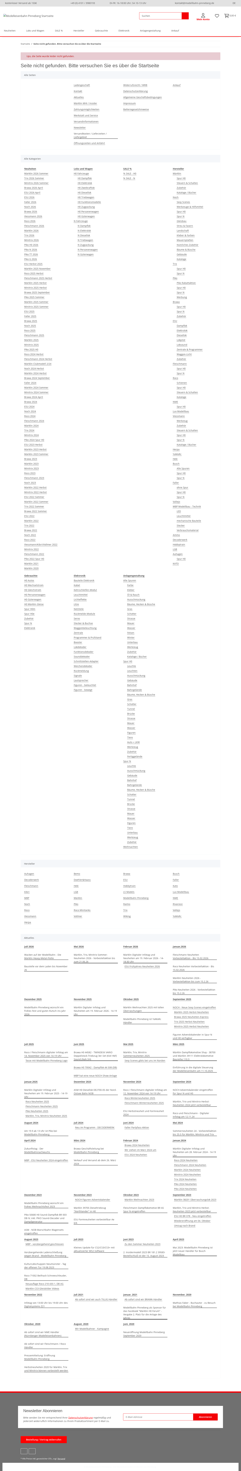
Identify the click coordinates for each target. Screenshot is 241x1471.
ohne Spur (182, 487)
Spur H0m (29, 609)
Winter (131, 637)
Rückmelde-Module (84, 613)
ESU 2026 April (32, 192)
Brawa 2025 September (37, 292)
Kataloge (181, 259)
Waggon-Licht (184, 354)
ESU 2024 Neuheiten (136, 1154)
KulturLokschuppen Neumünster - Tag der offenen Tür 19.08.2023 (45, 1265)
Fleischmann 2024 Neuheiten (190, 1165)
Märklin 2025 (31, 340)
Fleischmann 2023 (34, 477)
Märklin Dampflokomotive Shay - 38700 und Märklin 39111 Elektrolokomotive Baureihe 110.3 (194, 1056)
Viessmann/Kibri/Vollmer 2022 (40, 544)
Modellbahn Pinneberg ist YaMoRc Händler (142, 1020)
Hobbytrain (179, 544)
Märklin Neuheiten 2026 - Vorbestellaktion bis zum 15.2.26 (190, 979)
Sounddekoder (82, 656)
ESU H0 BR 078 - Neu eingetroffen (192, 1216)
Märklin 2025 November (37, 268)
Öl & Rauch (133, 594)
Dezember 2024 (82, 1081)
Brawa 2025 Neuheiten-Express (191, 1016)
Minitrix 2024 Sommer (36, 392)
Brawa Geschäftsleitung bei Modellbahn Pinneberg (89, 1150)
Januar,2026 (179, 946)
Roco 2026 (29, 221)
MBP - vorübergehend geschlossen (45, 1244)
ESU (175, 320)
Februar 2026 (130, 946)
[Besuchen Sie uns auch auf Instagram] (32, 1451)
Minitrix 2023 (31, 468)
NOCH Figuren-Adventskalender (92, 1199)
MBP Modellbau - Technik (187, 506)
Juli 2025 (29, 1044)
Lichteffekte (80, 599)
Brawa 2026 (30, 211)
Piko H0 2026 (31, 244)
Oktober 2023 (131, 1194)
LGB (175, 549)
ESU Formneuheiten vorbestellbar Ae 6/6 (94, 1221)
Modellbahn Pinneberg (136, 898)
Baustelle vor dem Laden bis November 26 (46, 968)
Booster (78, 642)
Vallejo (176, 501)
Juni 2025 (79, 1044)
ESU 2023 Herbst (33, 444)
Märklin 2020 (31, 568)
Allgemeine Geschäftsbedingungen (142, 97)
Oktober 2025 (131, 999)
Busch (176, 463)
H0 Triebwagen (86, 197)
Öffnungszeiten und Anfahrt (89, 143)
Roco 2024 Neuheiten (186, 1160)
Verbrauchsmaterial (188, 530)
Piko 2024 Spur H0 (34, 439)
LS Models (128, 891)
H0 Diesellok (84, 192)
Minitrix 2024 (31, 435)
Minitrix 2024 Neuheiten (187, 1174)
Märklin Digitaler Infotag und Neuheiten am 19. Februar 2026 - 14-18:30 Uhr (143, 958)
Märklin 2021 (31, 563)
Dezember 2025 (33, 999)
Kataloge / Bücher (186, 192)
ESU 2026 (29, 197)
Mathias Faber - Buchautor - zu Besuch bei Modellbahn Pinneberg (194, 1304)
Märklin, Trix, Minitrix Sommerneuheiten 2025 (136, 1054)
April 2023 (178, 1239)
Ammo (176, 535)
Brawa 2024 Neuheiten (137, 1145)
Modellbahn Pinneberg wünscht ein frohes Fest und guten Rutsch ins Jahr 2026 (45, 1011)
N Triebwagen (85, 240)
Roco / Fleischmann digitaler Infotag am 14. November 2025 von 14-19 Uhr (46, 1054)
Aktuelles (79, 97)
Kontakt (78, 91)
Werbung (182, 297)
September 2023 (182, 1194)
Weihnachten (130, 846)
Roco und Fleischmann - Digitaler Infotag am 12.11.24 (191, 1115)
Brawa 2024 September (37, 378)
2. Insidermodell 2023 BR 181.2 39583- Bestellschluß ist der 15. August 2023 (144, 1254)
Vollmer (78, 916)
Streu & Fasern (185, 225)
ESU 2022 (29, 516)
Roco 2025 (29, 330)
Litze (76, 604)
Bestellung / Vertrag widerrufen (43, 1439)
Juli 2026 (29, 946)
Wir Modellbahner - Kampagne (92, 1328)
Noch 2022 (30, 535)
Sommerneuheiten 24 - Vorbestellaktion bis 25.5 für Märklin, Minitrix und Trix (194, 1132)
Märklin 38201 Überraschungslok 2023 (195, 1199)
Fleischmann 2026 (34, 225)
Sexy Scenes (183, 202)
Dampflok (182, 325)
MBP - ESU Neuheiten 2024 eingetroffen (46, 1160)
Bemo (77, 873)
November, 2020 (182, 1294)
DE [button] (234, 3)
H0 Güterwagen (86, 216)
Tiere (130, 737)
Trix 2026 (29, 235)
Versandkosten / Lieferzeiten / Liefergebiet (90, 135)
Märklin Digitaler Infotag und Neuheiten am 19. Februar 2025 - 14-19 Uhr (45, 1093)
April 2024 (30, 1140)
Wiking (127, 916)
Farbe (130, 585)
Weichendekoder (83, 666)
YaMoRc (177, 454)
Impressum (129, 103)
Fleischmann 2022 (34, 554)
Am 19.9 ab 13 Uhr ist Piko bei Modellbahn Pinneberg (40, 1132)
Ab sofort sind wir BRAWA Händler (143, 1299)
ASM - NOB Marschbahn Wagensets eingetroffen (44, 1231)
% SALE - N (129, 178)
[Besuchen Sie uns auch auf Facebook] (24, 1451)
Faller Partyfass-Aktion (137, 1127)
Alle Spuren (183, 468)
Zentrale (78, 632)
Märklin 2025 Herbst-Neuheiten (191, 1012)
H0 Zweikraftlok (86, 187)
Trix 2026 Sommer (34, 178)
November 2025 (83, 999)
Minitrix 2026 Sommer (36, 183)
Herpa (176, 449)
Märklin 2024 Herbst (35, 373)
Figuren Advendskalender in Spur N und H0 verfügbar (192, 1036)
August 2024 (31, 1122)
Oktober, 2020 (32, 1324)
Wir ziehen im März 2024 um (140, 1149)
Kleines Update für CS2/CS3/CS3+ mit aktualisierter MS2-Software (94, 1249)
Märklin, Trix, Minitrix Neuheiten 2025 (46, 1115)
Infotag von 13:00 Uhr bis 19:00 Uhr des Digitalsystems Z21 (46, 1304)
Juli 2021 (78, 1294)
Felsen (130, 632)
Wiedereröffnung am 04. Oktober (192, 1220)
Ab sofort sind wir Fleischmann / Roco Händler (45, 1345)
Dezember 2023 (33, 1194)
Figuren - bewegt (83, 689)
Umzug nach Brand (184, 1225)
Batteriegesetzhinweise (136, 109)
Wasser (131, 628)
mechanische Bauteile (189, 520)
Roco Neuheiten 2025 (37, 1101)
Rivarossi (178, 904)
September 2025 (182, 999)
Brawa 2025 (30, 320)
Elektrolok (182, 330)
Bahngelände (134, 689)
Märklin (177, 173)
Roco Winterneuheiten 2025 (140, 1098)
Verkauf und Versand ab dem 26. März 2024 (95, 1162)
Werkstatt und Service (86, 115)
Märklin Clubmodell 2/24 (37, 363)
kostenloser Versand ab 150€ (21, 3)
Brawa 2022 (30, 530)
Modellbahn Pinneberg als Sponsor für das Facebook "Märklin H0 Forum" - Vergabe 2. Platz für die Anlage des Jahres (144, 1312)
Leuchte (131, 666)
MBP (26, 898)
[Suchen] (185, 15)
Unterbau (132, 642)
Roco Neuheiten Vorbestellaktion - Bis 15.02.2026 (193, 968)
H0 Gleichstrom (32, 589)
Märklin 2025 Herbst (35, 282)
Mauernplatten (185, 240)
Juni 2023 (128, 1239)
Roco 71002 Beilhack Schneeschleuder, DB (45, 1277)
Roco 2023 (29, 473)
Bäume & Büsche (186, 249)
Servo (77, 618)
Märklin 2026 (31, 230)
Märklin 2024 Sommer (36, 387)
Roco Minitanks (82, 910)
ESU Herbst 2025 (33, 263)
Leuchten (132, 670)
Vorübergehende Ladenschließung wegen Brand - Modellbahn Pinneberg (45, 1254)
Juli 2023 (78, 1239)
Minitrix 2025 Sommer (36, 306)
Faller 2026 (30, 202)
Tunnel (131, 708)
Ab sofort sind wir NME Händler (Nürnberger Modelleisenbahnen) (42, 1334)
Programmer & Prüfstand (87, 637)
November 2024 (132, 1081)
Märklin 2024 (31, 425)
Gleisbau (181, 221)
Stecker (181, 525)
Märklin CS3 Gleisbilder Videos (42, 1288)
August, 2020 (81, 1324)
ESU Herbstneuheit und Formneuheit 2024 (143, 1112)
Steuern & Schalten (187, 183)
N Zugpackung (86, 244)
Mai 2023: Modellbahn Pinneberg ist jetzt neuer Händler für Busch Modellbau (193, 1251)
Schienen (182, 382)
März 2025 (178, 1044)
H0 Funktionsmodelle (89, 202)
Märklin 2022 (31, 520)
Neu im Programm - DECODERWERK (94, 1127)
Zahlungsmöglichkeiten (86, 109)
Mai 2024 (178, 1122)
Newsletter (80, 127)
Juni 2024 (128, 1122)
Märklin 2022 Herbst (35, 487)
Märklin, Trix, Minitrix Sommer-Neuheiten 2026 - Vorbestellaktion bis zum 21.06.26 (94, 958)
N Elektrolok (84, 230)
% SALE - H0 (129, 173)
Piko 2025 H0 (31, 349)
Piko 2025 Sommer (34, 297)
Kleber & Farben (186, 235)
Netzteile (79, 609)
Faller (176, 482)
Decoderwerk (180, 539)
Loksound (182, 344)
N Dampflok (84, 225)
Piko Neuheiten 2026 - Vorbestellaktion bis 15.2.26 (194, 991)
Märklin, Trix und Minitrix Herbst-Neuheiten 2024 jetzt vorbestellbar (192, 1103)
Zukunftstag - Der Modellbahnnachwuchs (37, 1150)
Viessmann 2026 (33, 216)
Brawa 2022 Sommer (35, 511)
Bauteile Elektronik (84, 580)
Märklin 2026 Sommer (36, 173)
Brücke (131, 713)
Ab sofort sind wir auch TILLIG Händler (96, 1299)
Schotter (131, 613)
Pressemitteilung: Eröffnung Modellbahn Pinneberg (39, 1357)
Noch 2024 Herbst (34, 368)
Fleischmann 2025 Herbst (38, 278)
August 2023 (31, 1239)
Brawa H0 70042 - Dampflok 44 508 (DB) (95, 1067)
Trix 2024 (29, 430)
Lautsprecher (81, 680)
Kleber (130, 589)
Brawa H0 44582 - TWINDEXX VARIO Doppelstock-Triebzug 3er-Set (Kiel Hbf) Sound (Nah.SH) (95, 1056)
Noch (176, 197)
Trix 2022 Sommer (34, 506)
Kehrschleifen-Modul (85, 589)
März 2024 (79, 1140)
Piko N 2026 (30, 249)
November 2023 (83, 1194)
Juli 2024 (78, 1122)
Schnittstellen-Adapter (86, 661)
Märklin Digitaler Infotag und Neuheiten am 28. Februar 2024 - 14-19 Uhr (194, 1152)
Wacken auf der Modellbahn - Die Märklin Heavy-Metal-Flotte (42, 956)
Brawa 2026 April (33, 187)
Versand (61, 1458)
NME (175, 401)
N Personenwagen (88, 249)
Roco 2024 (29, 416)
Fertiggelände (134, 756)
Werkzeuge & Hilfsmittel (190, 206)
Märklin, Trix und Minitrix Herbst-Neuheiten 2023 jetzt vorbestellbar (192, 1209)
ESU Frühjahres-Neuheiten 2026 (142, 966)
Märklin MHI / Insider (85, 103)
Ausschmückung (136, 599)
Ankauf (175, 30)
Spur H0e (29, 613)
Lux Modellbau (181, 411)
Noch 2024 (30, 411)
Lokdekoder (80, 647)
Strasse (131, 618)
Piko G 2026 (30, 259)
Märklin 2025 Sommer (36, 301)
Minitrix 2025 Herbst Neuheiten (191, 1026)
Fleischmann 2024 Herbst (38, 359)
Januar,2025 (31, 1081)
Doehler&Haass (82, 879)
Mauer (130, 623)
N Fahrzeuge (81, 221)
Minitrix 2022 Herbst (35, 492)
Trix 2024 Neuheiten (185, 1179)
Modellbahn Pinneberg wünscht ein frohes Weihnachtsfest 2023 (44, 1205)
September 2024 (182, 1081)
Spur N (180, 216)
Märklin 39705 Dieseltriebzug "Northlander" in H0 (90, 1209)
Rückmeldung (81, 670)
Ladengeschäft (82, 85)
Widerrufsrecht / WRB (135, 85)
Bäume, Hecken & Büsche (141, 604)
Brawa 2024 (30, 401)
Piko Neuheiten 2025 (37, 1111)
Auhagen (178, 554)
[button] (203, 17)
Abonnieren (205, 1417)
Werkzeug (182, 420)
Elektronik (29, 628)
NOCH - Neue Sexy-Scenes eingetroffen (194, 1007)
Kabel (77, 585)
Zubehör (181, 187)
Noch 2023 (30, 482)
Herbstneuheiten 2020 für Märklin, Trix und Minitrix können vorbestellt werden (46, 1369)
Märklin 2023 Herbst (35, 449)
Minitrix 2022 (31, 549)
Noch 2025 (30, 325)
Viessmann (179, 416)
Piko (175, 278)
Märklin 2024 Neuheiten (187, 1169)
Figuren (131, 732)
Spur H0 (181, 178)
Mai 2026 (79, 946)
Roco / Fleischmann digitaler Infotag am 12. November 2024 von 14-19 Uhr (145, 1091)
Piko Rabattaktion (186, 282)
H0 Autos (29, 580)
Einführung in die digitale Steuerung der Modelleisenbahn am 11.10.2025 (193, 1069)
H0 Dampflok (85, 178)
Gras (129, 609)
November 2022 (33, 1294)
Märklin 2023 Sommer (36, 454)
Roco (175, 378)
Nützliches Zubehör (187, 244)
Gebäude (182, 254)
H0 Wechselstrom (33, 585)
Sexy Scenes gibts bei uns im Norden (145, 1060)
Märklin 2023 (31, 463)
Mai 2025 (128, 1044)
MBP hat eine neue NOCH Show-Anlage (95, 1075)
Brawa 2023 (30, 458)
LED (179, 511)
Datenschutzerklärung (135, 91)
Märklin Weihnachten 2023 (139, 1199)
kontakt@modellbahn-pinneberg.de (194, 3)
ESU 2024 (29, 406)
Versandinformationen (86, 121)
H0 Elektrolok (85, 183)
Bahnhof (132, 685)
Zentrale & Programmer (190, 349)
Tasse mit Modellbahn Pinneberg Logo (46, 1060)
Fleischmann (180, 363)
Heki (175, 458)
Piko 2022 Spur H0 (34, 558)
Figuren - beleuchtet (85, 685)
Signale (78, 675)
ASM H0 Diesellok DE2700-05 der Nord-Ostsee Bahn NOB (95, 1091)
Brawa (176, 301)
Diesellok (182, 335)
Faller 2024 (30, 382)
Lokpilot (181, 340)
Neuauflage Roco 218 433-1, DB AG (44, 1283)
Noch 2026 (30, 206)
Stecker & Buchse (83, 623)
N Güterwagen (86, 254)
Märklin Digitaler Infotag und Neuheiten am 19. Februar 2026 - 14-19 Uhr (95, 1011)
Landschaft (183, 230)
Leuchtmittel (184, 516)
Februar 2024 (130, 1140)
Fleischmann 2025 (34, 335)
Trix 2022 (29, 525)
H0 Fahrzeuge (81, 173)
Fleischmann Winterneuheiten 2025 (144, 1102)
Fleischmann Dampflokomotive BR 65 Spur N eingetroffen (143, 1209)
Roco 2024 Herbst (33, 354)
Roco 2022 (29, 539)
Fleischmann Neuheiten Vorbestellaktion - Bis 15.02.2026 (190, 956)
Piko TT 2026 (31, 254)
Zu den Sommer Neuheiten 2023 (142, 1244)
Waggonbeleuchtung (85, 628)
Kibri (27, 891)
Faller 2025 (30, 316)
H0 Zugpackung (86, 206)
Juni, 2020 (128, 1324)
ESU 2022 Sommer (34, 496)
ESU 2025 (29, 311)
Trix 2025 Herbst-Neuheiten (189, 1021)
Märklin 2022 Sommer (36, 501)
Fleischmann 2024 (34, 420)
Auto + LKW (133, 742)
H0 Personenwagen (88, 211)
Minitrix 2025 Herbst (35, 287)
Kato (175, 885)
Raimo (126, 904)
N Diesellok (84, 235)
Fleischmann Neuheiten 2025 (42, 1106)
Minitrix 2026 (31, 240)
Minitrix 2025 (31, 344)
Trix (175, 263)
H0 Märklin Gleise (34, 604)
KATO (176, 563)
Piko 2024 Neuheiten (185, 1184)
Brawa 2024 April (33, 397)
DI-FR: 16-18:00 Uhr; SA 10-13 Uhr (128, 3)
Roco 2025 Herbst (33, 273)
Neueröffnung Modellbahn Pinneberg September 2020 (144, 1334)
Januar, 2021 (130, 1294)
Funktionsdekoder (83, 651)
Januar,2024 (179, 1140)
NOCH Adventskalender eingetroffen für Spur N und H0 (193, 1091)
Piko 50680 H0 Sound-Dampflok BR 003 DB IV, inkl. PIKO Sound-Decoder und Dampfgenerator (45, 1218)
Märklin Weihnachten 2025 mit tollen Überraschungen (143, 1009)
